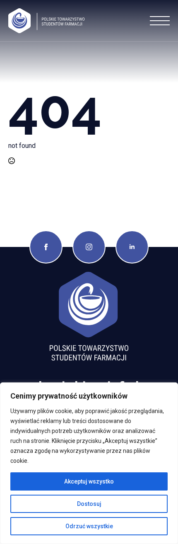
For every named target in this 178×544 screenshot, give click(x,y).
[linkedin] (132, 247)
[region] (89, 463)
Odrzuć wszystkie (89, 526)
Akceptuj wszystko (89, 481)
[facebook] (46, 247)
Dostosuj (89, 503)
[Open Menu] (160, 21)
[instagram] (89, 247)
